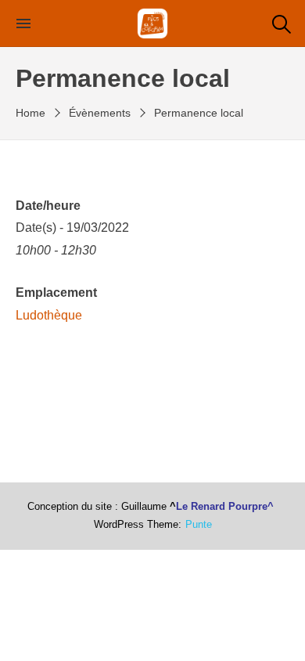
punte (198, 524)
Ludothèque (49, 315)
